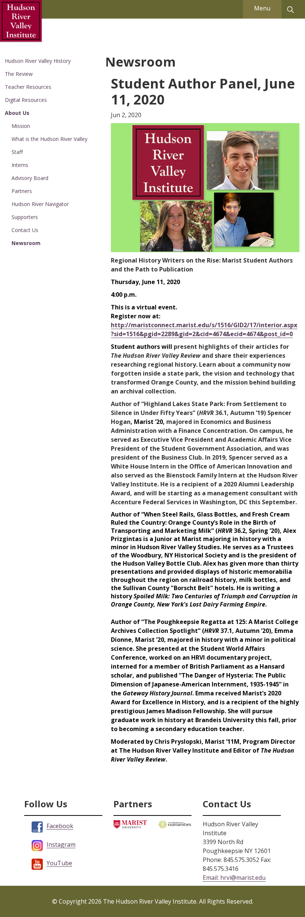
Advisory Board (30, 177)
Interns (20, 164)
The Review (19, 73)
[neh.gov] (175, 823)
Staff (17, 151)
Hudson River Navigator (40, 203)
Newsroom (26, 243)
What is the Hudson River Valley (49, 138)
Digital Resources (26, 99)
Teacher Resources (28, 86)
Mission (21, 125)
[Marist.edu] (130, 823)
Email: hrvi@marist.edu (234, 877)
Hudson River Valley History (38, 60)
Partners (22, 190)
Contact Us (25, 230)
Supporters (25, 217)
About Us (17, 112)
